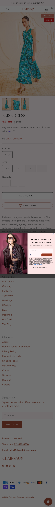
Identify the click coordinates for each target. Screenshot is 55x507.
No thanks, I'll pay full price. (41, 267)
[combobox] (30, 255)
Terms (41, 264)
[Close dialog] (53, 234)
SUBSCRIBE (47, 254)
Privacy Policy (36, 264)
